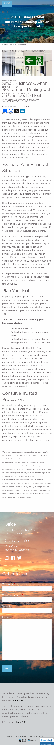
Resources (9, 80)
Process (7, 64)
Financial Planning (14, 51)
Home (5, 12)
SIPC (22, 700)
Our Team (8, 25)
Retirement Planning (15, 57)
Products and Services (17, 38)
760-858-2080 (12, 546)
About (6, 18)
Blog (26, 106)
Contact (7, 113)
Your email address (22, 595)
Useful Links (10, 87)
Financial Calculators (17, 93)
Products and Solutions (18, 31)
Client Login (10, 119)
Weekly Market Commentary (20, 100)
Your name (18, 584)
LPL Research (10, 106)
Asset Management (14, 44)
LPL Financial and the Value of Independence (22, 72)
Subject (16, 606)
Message (17, 617)
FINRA (14, 700)
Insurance (38, 51)
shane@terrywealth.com (17, 549)
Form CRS (21, 722)
